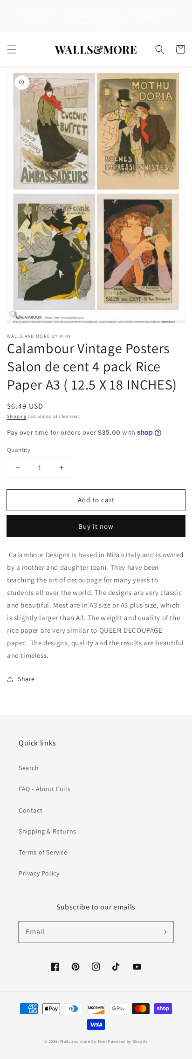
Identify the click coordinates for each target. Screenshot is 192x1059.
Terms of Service (43, 852)
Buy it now (96, 526)
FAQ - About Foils (44, 789)
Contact (30, 810)
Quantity (18, 450)
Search (29, 768)
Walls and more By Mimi (83, 1041)
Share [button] (26, 679)
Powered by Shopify (128, 1041)
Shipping (17, 416)
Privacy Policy (39, 873)
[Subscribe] (163, 932)
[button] (11, 49)
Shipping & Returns (47, 831)
